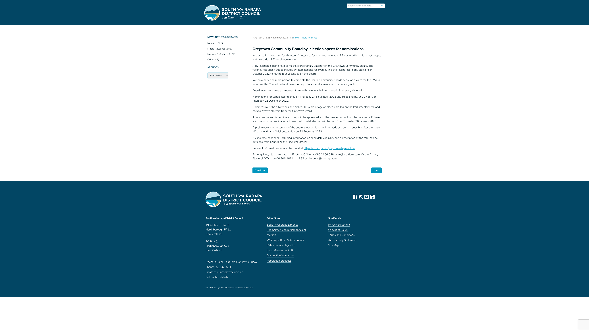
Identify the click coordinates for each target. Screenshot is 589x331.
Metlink (271, 235)
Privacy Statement (339, 225)
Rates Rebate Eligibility (281, 245)
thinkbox (249, 288)
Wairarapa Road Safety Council (285, 240)
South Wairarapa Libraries (282, 225)
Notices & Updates (217, 54)
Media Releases (216, 48)
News (210, 43)
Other (210, 59)
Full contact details (217, 277)
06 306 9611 (223, 267)
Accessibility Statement (342, 240)
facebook (355, 197)
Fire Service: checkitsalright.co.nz (286, 230)
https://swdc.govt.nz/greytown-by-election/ (329, 148)
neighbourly (372, 197)
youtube (366, 197)
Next (376, 170)
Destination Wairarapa (280, 255)
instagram (361, 197)
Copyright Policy (338, 230)
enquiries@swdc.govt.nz (228, 272)
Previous (260, 170)
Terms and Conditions (341, 235)
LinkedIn (378, 197)
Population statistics (279, 261)
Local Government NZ (280, 250)
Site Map (333, 245)
